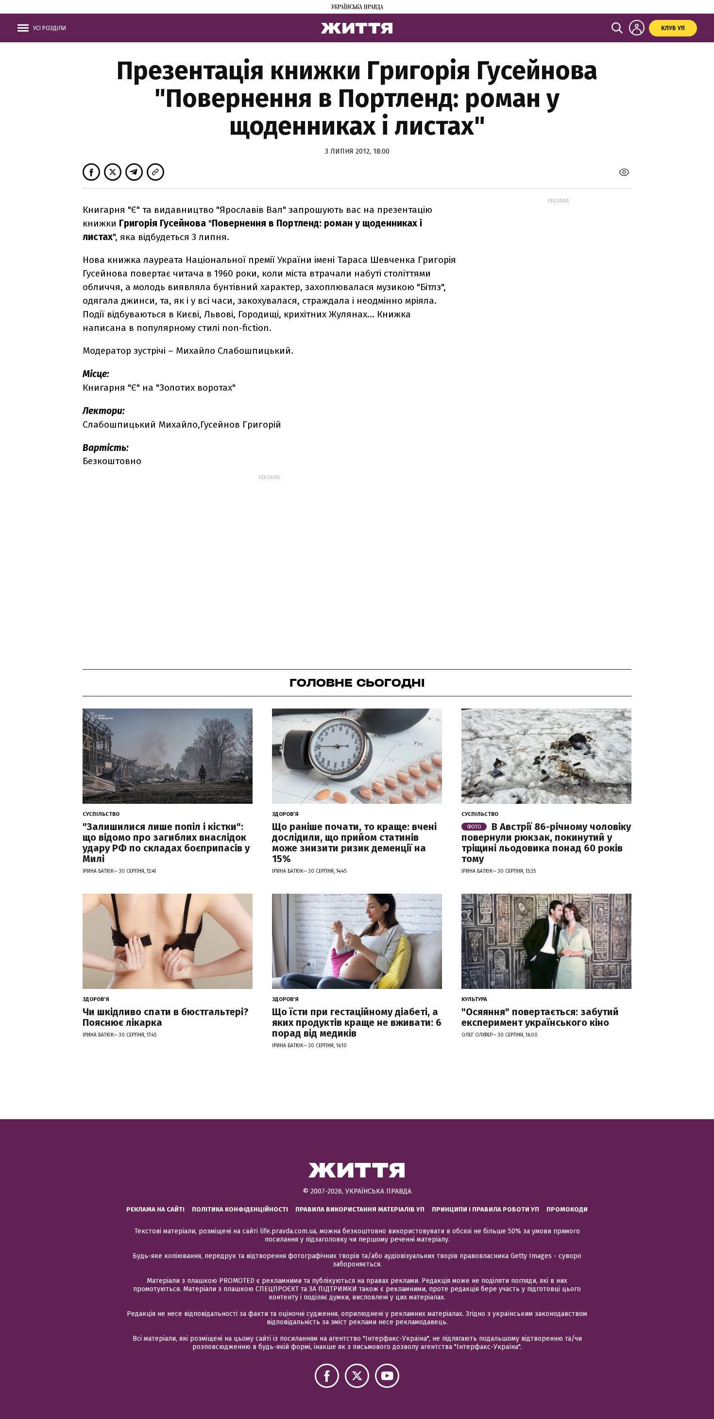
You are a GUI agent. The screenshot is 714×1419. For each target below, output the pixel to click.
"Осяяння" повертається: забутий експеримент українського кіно (540, 1017)
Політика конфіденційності (240, 1209)
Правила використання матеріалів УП (360, 1209)
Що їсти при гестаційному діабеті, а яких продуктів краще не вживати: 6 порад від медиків (357, 1022)
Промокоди (567, 1209)
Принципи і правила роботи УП (485, 1209)
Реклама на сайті (155, 1209)
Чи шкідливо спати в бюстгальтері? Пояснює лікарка (166, 1017)
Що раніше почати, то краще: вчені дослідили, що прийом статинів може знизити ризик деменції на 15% (354, 843)
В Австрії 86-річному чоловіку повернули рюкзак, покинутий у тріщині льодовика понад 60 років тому (546, 843)
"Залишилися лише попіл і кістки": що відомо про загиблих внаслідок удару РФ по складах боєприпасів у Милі (166, 843)
